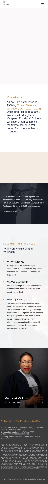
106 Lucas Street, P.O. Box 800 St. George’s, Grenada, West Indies (23, 428)
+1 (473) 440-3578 (26, 432)
